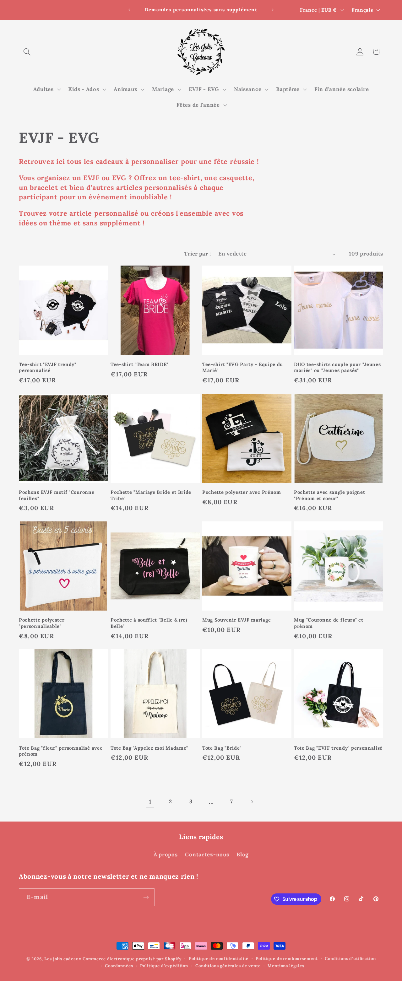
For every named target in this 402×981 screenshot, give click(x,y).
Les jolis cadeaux (62, 959)
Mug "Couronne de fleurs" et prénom (328, 623)
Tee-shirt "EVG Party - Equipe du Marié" (242, 367)
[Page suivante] (252, 801)
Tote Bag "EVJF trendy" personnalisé (338, 748)
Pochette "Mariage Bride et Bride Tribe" (151, 495)
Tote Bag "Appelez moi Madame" (149, 748)
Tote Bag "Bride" (222, 748)
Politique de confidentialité (219, 958)
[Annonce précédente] (129, 10)
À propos (166, 854)
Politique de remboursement (287, 958)
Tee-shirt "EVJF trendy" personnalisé (47, 367)
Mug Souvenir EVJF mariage (236, 620)
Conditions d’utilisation (350, 958)
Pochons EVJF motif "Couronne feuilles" (56, 495)
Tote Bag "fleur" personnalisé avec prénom (60, 751)
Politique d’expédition (164, 965)
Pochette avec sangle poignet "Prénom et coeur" (329, 495)
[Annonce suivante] (273, 10)
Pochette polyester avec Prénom (241, 492)
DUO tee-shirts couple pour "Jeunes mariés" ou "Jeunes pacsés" (337, 367)
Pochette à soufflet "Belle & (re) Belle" (149, 623)
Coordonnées (119, 965)
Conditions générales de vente (227, 965)
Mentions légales (286, 965)
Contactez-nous (207, 854)
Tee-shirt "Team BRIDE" (139, 364)
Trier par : (197, 253)
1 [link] (150, 802)
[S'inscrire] (146, 897)
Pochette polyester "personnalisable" (41, 623)
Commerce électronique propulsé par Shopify (132, 959)
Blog (242, 854)
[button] (27, 51)
